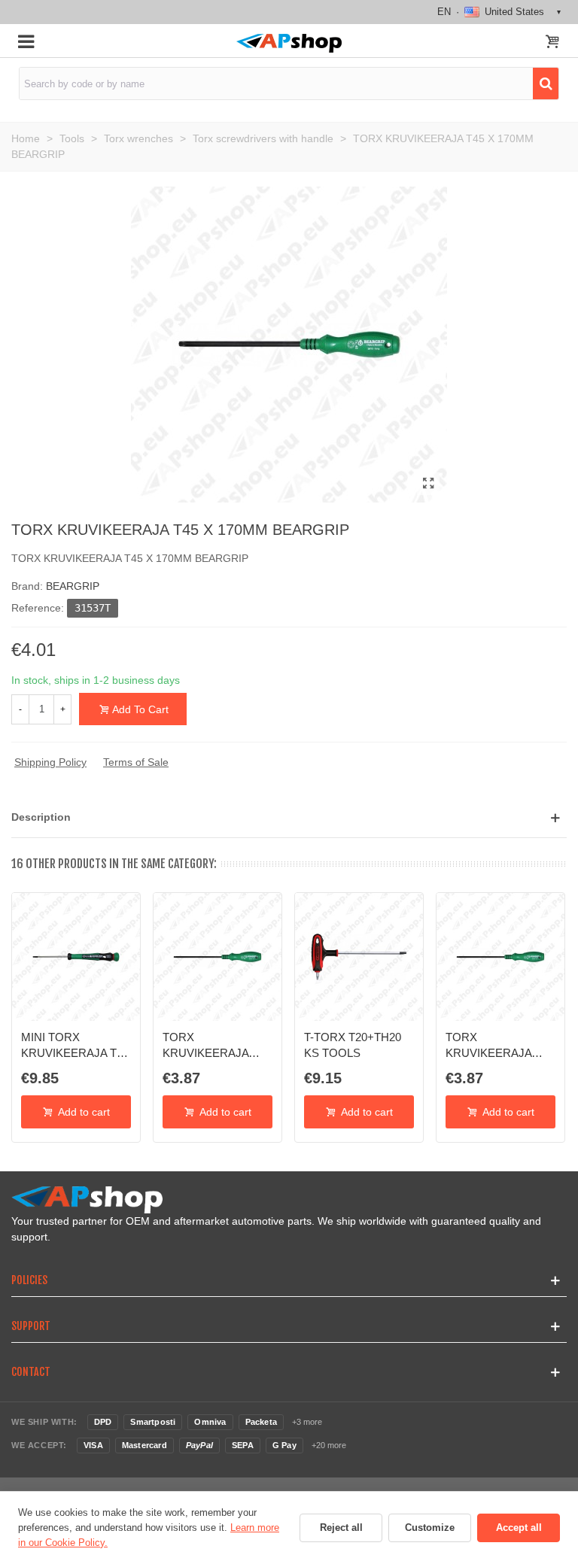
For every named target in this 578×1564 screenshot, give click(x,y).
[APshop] (288, 43)
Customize (430, 1527)
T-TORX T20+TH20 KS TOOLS (352, 1044)
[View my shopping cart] (552, 43)
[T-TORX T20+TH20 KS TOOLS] (359, 957)
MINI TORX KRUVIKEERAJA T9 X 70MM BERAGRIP (73, 1046)
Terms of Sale (136, 762)
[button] (289, 817)
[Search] (545, 83)
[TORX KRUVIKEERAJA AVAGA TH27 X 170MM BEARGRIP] (500, 957)
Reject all (341, 1527)
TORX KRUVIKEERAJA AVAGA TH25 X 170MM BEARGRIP (212, 1046)
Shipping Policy (50, 762)
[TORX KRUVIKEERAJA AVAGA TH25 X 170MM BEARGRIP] (217, 957)
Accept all (519, 1527)
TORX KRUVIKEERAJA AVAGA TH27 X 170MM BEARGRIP (495, 1046)
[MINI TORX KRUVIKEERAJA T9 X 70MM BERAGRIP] (76, 957)
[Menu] (25, 40)
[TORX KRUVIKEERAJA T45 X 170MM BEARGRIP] (428, 483)
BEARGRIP (72, 586)
